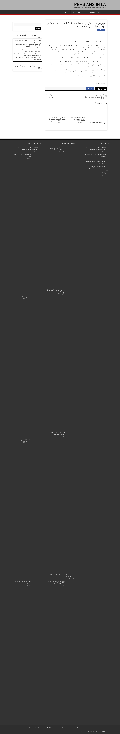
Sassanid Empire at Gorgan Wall (96, 161)
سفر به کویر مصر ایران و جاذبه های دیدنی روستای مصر (56, 148)
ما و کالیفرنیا (92, 12)
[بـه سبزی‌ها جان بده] (36, 366)
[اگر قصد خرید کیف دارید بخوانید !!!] (36, 224)
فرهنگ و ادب (66, 12)
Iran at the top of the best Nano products (96, 123)
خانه (104, 12)
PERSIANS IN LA (90, 4)
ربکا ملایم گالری (101, 173)
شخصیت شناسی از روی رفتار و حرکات (58, 96)
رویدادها (99, 12)
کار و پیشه (79, 12)
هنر (73, 12)
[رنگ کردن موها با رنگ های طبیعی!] (36, 650)
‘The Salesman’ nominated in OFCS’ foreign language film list (95, 148)
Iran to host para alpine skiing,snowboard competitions (78, 119)
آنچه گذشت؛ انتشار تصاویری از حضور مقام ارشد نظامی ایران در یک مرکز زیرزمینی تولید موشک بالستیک (28, 45)
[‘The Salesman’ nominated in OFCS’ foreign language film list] (40, 148)
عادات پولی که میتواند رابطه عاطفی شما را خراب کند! (56, 582)
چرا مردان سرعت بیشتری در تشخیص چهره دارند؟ (22, 440)
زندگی (85, 12)
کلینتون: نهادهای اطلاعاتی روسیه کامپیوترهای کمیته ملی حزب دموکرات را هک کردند (57, 119)
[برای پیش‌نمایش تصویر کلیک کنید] (84, 37)
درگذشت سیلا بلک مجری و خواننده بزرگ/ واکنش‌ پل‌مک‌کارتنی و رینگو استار (94, 96)
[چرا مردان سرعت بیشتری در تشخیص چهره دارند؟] (36, 508)
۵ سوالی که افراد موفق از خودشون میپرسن (57, 433)
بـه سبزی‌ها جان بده (25, 297)
